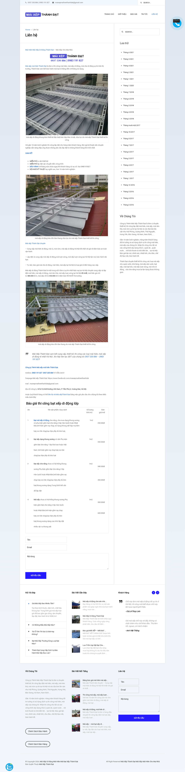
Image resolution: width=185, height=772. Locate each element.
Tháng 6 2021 (128, 52)
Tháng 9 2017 (128, 139)
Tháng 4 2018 (128, 112)
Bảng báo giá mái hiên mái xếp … (95, 680)
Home (27, 30)
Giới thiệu (122, 14)
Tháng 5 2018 (128, 105)
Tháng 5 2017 (128, 158)
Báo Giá (133, 14)
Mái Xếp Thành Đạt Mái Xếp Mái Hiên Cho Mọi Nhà (140, 762)
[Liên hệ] (177, 22)
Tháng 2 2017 (128, 172)
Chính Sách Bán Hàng (37, 744)
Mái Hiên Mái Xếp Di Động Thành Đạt (39, 50)
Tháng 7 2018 (128, 92)
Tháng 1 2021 (128, 79)
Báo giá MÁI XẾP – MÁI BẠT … (94, 631)
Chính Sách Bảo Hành (37, 731)
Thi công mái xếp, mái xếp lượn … (95, 695)
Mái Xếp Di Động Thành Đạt (93, 616)
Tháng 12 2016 (129, 185)
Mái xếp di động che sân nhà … (95, 601)
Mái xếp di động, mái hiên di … (94, 709)
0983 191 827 (37, 373)
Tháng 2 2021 (128, 72)
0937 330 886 (91, 356)
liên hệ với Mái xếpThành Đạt (59, 394)
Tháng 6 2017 (128, 152)
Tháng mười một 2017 (131, 125)
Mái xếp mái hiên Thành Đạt (36, 66)
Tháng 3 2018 (128, 119)
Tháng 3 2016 (128, 205)
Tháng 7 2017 (128, 145)
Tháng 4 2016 (128, 198)
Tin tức (144, 14)
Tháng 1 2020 (128, 86)
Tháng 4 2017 (128, 165)
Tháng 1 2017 (128, 178)
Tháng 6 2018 (128, 99)
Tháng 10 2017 (129, 132)
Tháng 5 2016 (128, 192)
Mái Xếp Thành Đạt (46, 764)
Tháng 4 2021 (128, 66)
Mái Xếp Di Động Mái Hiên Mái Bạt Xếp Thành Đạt (59, 762)
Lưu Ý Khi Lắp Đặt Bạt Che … (93, 645)
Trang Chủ (109, 14)
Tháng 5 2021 (128, 59)
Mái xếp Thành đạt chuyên (35, 243)
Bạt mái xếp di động (41, 420)
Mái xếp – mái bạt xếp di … (93, 724)
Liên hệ (155, 14)
